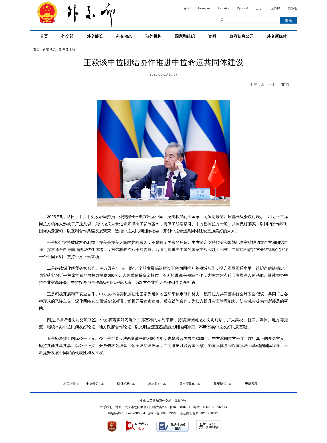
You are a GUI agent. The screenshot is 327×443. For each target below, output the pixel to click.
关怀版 (292, 8)
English (185, 8)
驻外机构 (153, 36)
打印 (289, 84)
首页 (44, 36)
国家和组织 (185, 36)
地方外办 (154, 383)
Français (204, 8)
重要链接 (220, 383)
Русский (242, 8)
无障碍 (275, 8)
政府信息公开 (242, 36)
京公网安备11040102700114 (200, 413)
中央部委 (92, 383)
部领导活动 (67, 49)
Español (223, 8)
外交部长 (95, 36)
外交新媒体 (277, 36)
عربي (259, 8)
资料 (212, 36)
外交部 (67, 36)
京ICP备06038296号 (162, 413)
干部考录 (251, 383)
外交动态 (124, 36)
